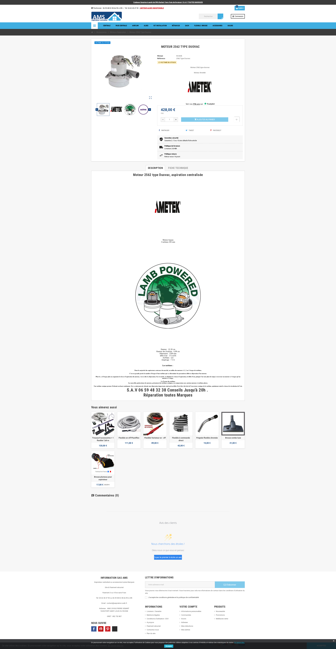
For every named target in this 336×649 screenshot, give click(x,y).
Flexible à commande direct (181, 439)
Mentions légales (153, 615)
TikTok (114, 629)
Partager (165, 130)
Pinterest (217, 130)
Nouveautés (220, 611)
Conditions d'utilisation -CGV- (158, 619)
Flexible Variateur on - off (155, 438)
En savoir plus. (239, 642)
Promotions (220, 615)
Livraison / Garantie (154, 611)
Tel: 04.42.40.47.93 (131, 8)
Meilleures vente (222, 619)
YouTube (100, 629)
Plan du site (151, 633)
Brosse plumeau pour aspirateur (103, 478)
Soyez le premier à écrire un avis (168, 557)
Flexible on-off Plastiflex (129, 438)
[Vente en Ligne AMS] (106, 16)
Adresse (184, 622)
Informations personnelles (191, 611)
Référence (161, 58)
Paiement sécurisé (154, 626)
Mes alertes (185, 630)
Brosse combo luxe (233, 438)
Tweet (191, 130)
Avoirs (183, 619)
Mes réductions (187, 626)
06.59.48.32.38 (108, 8)
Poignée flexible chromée (207, 438)
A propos (150, 622)
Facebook (93, 629)
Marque (160, 56)
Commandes (186, 615)
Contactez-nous (153, 630)
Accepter (169, 646)
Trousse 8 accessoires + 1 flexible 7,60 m (103, 439)
